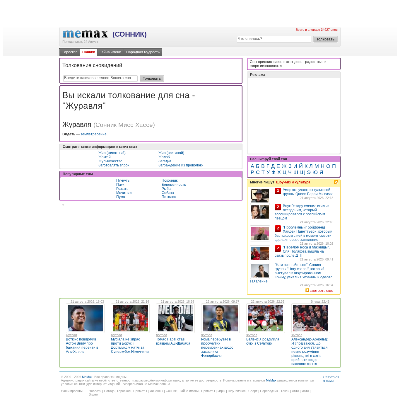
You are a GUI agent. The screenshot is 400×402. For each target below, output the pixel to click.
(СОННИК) (129, 34)
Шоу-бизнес (237, 391)
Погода (109, 391)
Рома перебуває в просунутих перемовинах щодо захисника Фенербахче (217, 347)
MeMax (87, 377)
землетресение (94, 134)
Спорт (252, 391)
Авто (295, 391)
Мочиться (124, 193)
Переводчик (269, 391)
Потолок (169, 197)
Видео (93, 394)
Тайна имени (110, 52)
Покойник (169, 180)
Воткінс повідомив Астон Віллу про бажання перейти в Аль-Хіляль (82, 345)
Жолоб (164, 157)
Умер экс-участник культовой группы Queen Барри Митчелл (308, 192)
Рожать (122, 189)
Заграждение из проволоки (181, 165)
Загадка (164, 161)
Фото (305, 391)
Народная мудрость (143, 52)
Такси (285, 391)
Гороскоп (70, 52)
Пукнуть (122, 180)
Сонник (88, 52)
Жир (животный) (112, 153)
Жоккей (104, 157)
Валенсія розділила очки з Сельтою (262, 341)
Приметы (140, 391)
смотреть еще (321, 291)
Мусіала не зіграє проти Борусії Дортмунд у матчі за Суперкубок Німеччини (130, 345)
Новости (95, 391)
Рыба (166, 189)
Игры (221, 391)
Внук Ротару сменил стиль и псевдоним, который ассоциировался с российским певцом (302, 212)
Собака (168, 193)
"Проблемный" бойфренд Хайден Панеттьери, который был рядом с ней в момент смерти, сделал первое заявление (303, 233)
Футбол (71, 335)
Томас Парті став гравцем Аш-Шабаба (173, 341)
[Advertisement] (200, 13)
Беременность (174, 185)
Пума (120, 197)
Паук (120, 185)
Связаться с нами (331, 378)
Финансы (156, 391)
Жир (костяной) (171, 153)
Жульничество (110, 161)
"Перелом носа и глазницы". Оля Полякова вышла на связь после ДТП (302, 251)
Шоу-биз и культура (293, 182)
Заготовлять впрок (113, 165)
